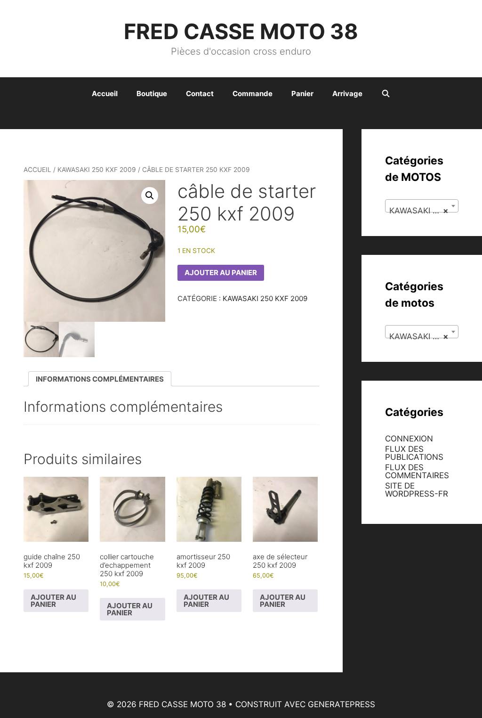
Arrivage (347, 93)
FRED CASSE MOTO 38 (241, 31)
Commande (253, 93)
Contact (200, 93)
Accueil (105, 93)
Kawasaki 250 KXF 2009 (96, 169)
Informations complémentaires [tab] (100, 379)
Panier (302, 93)
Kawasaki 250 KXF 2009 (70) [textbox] (423, 210)
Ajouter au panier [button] (53, 601)
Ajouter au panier (221, 272)
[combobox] (421, 205)
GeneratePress (341, 704)
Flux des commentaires (417, 471)
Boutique (152, 93)
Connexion (409, 438)
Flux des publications (414, 453)
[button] (149, 195)
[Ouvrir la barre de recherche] (386, 93)
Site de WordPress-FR (416, 489)
